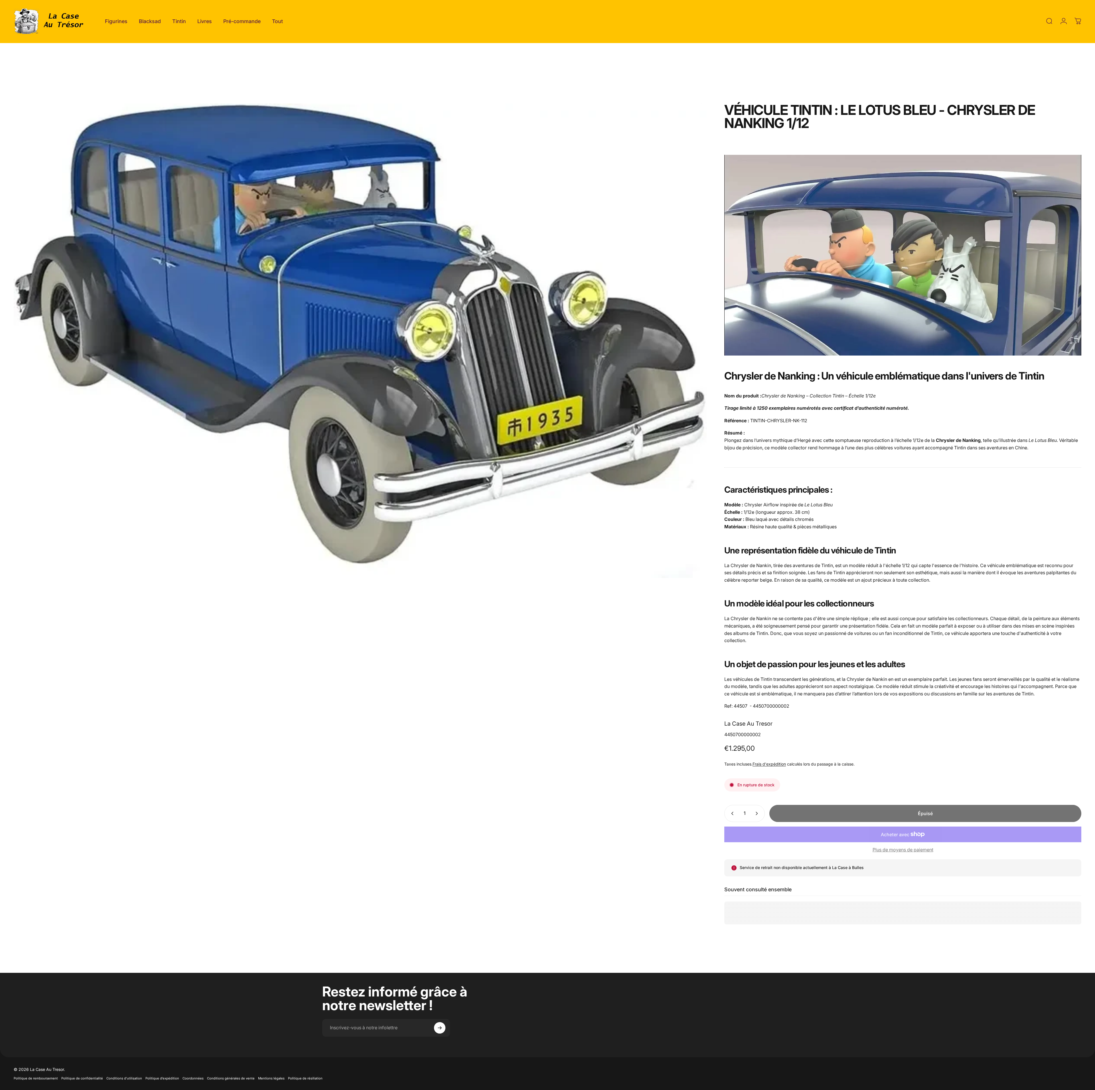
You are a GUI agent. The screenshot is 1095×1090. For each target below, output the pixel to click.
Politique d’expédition (162, 1078)
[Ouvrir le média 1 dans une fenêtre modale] (360, 340)
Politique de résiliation (305, 1078)
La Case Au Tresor (748, 723)
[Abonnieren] (439, 1028)
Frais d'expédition (769, 764)
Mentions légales (271, 1078)
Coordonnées (193, 1078)
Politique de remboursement (36, 1078)
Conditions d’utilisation (124, 1078)
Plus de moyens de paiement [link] (903, 849)
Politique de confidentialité (82, 1078)
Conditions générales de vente (231, 1078)
